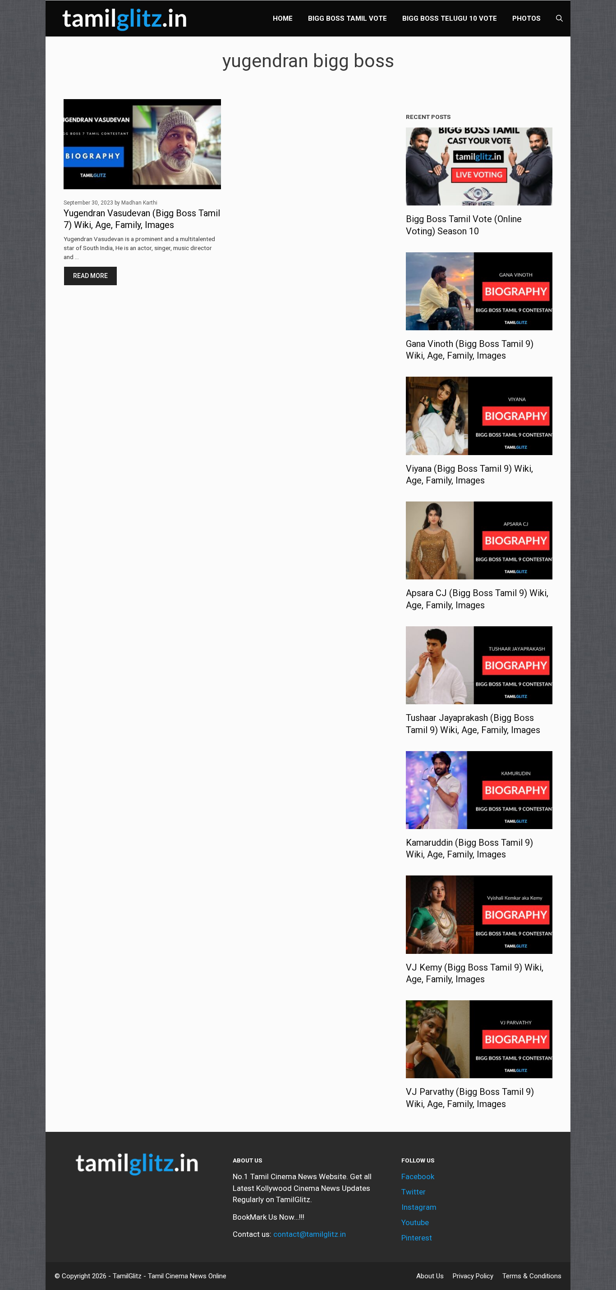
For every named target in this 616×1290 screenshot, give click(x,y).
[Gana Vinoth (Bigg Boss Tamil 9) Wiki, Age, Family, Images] (479, 323)
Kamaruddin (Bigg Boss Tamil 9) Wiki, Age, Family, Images (469, 848)
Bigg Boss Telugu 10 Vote (449, 18)
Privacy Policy (473, 1276)
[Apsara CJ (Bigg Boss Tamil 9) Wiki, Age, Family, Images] (479, 573)
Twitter (413, 1191)
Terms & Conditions (531, 1276)
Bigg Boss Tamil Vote (347, 18)
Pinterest (416, 1237)
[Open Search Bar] (559, 18)
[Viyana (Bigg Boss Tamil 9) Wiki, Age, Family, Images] (479, 448)
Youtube (415, 1222)
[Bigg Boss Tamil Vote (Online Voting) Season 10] (479, 199)
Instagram (419, 1207)
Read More (90, 275)
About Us (430, 1276)
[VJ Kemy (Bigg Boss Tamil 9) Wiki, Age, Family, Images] (479, 947)
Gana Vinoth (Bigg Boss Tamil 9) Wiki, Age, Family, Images (469, 349)
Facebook (417, 1176)
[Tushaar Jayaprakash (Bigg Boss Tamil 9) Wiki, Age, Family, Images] (479, 698)
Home (283, 18)
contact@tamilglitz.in (309, 1234)
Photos (526, 18)
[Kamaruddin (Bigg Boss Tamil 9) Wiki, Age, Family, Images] (479, 822)
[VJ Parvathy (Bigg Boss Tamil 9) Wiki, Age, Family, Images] (479, 1072)
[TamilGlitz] (126, 18)
